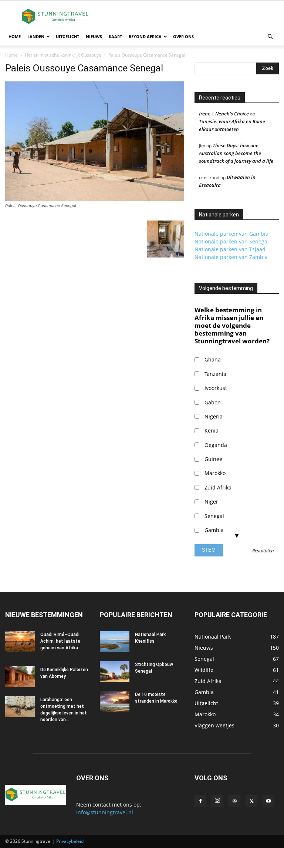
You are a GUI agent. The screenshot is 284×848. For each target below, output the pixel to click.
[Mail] (234, 801)
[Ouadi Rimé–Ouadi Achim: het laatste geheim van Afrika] (20, 641)
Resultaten (263, 551)
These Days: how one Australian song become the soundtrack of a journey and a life (236, 153)
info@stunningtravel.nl (104, 812)
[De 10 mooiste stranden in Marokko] (114, 701)
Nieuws (94, 36)
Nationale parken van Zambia (231, 256)
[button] (270, 36)
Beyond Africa (145, 36)
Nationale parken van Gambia (231, 233)
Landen (35, 36)
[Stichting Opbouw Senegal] (114, 671)
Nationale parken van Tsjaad (230, 249)
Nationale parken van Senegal (232, 241)
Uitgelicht (67, 36)
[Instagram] (217, 801)
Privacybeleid (70, 841)
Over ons (183, 36)
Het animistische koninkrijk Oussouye (63, 55)
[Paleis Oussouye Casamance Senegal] (94, 199)
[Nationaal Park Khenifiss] (114, 641)
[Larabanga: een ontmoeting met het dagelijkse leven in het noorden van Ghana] (20, 706)
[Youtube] (268, 801)
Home (15, 36)
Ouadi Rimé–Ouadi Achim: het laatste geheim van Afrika (60, 641)
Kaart (115, 36)
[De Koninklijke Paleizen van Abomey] (20, 676)
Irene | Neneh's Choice (224, 113)
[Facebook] (200, 801)
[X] (251, 801)
